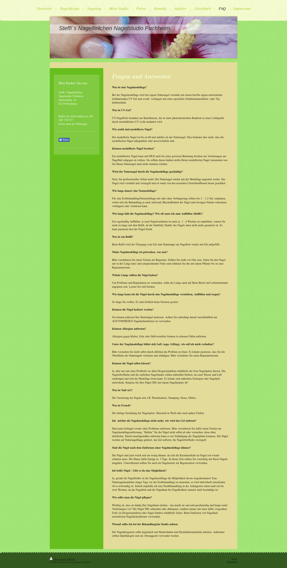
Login (234, 558)
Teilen (65, 140)
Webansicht (232, 561)
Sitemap (71, 559)
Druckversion (60, 559)
